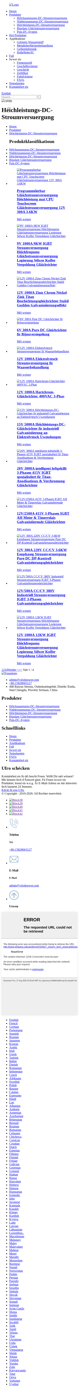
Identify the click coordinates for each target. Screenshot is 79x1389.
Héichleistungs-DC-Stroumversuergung (41, 25)
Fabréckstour (25, 76)
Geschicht (23, 69)
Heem (12, 11)
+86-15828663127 (20, 683)
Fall (11, 55)
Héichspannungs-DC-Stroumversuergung (42, 18)
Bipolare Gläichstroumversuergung (38, 28)
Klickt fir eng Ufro (13, 790)
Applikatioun (17, 743)
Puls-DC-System (27, 31)
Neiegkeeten (16, 83)
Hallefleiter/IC (25, 52)
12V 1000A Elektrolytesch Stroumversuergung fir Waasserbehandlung (37, 363)
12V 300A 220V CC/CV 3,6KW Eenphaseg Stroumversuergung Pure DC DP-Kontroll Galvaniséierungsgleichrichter (42, 556)
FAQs (20, 80)
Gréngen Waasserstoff (30, 42)
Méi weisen (24, 219)
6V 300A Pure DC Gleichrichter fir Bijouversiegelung (42, 332)
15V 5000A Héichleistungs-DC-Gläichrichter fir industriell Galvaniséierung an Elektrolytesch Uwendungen (41, 430)
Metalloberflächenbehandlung (35, 45)
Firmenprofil (24, 62)
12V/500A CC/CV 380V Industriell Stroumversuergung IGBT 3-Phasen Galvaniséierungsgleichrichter (41, 597)
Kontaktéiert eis (18, 86)
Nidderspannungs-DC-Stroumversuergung (42, 21)
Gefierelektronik (27, 49)
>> (20, 669)
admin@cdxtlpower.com (24, 679)
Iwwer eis (15, 750)
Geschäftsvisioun (27, 66)
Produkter (15, 14)
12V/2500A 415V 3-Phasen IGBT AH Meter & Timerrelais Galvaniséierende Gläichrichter (43, 517)
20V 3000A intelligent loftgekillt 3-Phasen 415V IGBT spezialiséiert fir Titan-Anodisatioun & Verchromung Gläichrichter (42, 476)
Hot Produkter (17, 35)
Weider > (13, 669)
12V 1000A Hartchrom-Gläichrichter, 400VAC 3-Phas (40, 394)
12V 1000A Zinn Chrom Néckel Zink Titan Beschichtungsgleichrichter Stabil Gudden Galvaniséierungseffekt (43, 299)
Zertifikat (22, 73)
